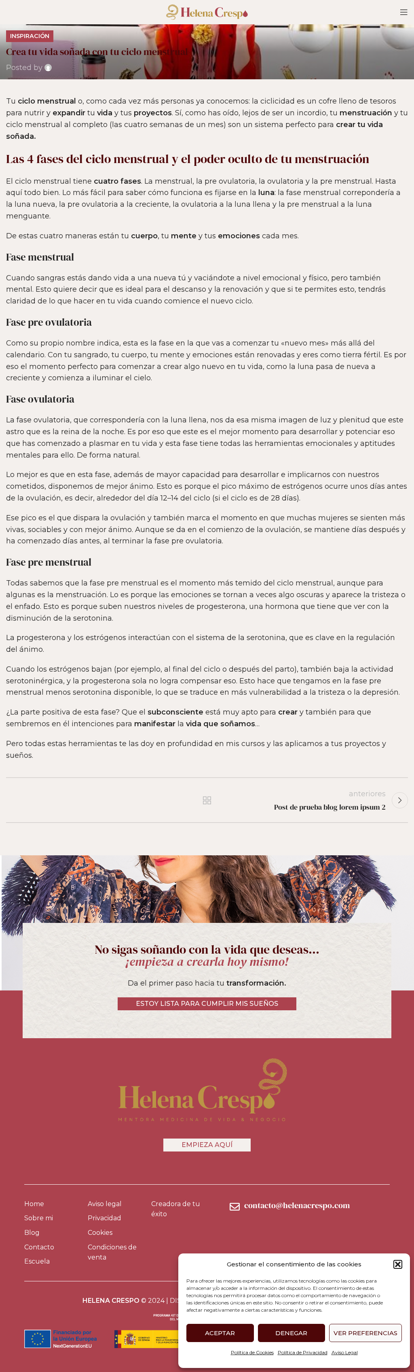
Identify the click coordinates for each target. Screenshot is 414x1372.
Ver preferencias (365, 1333)
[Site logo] (207, 11)
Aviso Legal (345, 1352)
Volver (207, 800)
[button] (398, 1264)
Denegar (291, 1333)
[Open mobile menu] (404, 12)
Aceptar (220, 1333)
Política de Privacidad (302, 1352)
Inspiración (29, 36)
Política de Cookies (252, 1352)
